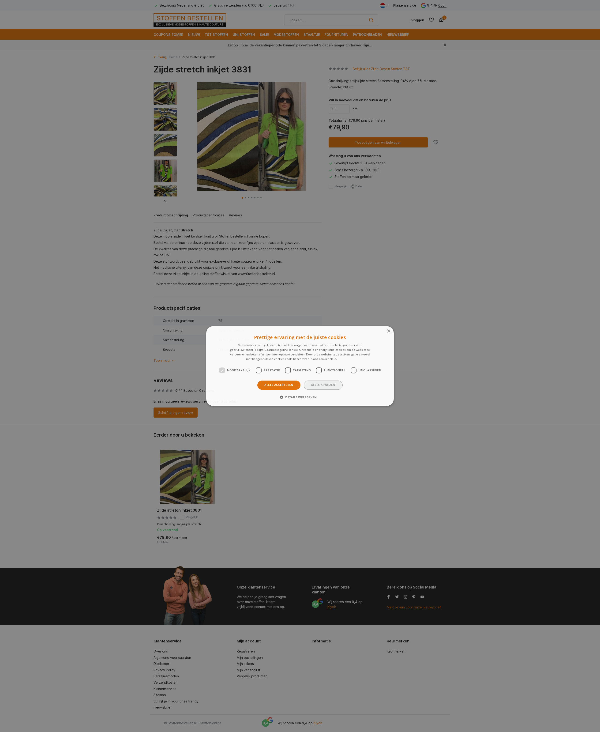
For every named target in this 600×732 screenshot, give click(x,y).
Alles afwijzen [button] (323, 385)
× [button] (388, 331)
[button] (300, 397)
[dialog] (300, 366)
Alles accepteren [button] (278, 385)
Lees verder (346, 359)
